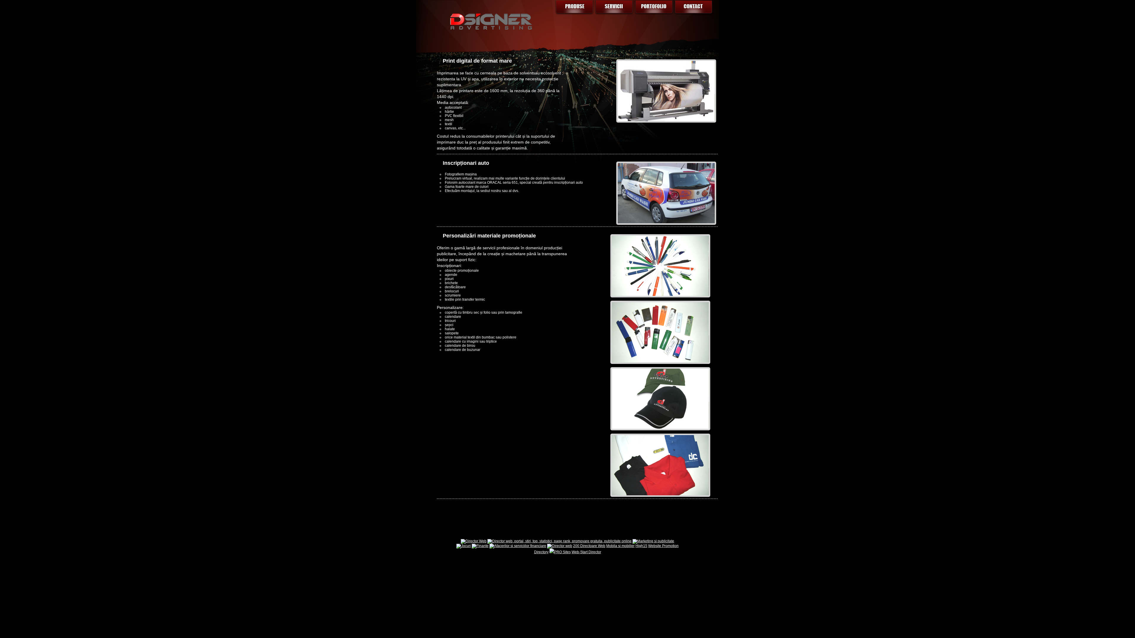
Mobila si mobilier (620, 546)
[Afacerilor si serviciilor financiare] (517, 546)
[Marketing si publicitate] (653, 541)
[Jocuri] (463, 546)
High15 (641, 546)
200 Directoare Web (589, 546)
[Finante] (480, 546)
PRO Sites (562, 552)
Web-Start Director (586, 552)
